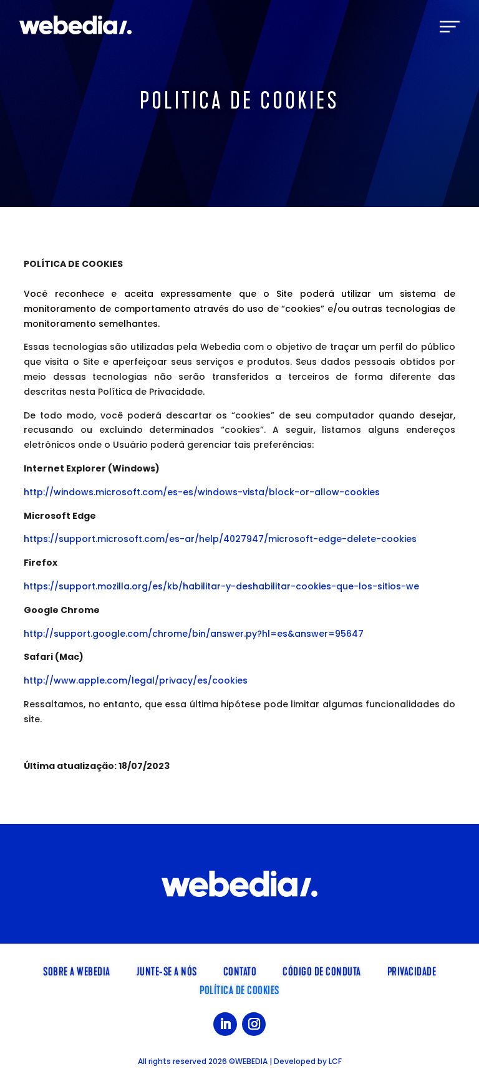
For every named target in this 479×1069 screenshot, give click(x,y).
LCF (335, 1061)
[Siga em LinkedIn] (225, 1024)
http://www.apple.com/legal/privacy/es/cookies (136, 680)
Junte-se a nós (167, 970)
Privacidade (412, 970)
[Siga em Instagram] (254, 1024)
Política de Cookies (239, 989)
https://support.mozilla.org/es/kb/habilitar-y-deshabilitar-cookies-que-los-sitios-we (221, 586)
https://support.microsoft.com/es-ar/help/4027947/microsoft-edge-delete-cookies (220, 539)
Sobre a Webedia (76, 970)
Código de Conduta (322, 970)
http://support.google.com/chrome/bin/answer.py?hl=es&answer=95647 (194, 633)
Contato (240, 970)
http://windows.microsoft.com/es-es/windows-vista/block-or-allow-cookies (202, 492)
